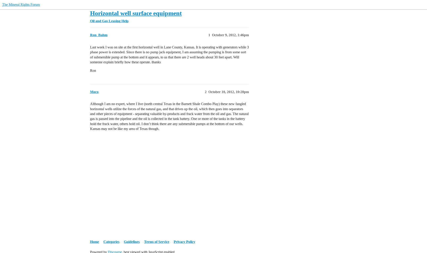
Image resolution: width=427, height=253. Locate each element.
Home (94, 242)
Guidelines (132, 242)
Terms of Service (156, 242)
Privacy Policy (184, 242)
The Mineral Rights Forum (21, 4)
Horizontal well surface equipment (136, 13)
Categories (111, 242)
